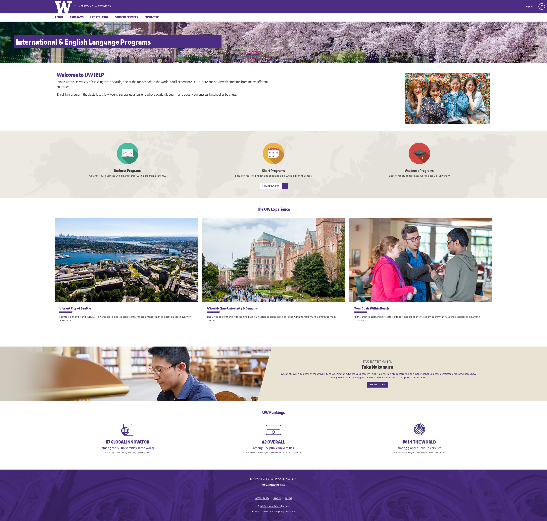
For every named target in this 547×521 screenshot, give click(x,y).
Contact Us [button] (152, 17)
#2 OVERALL (273, 442)
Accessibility (262, 497)
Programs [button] (77, 17)
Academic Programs (419, 170)
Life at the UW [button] (99, 17)
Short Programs (273, 170)
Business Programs (127, 170)
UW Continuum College (270, 506)
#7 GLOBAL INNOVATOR (127, 442)
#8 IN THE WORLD (419, 442)
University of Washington (64, 6)
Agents (529, 6)
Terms (288, 497)
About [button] (59, 17)
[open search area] (541, 6)
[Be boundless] (273, 485)
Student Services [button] (126, 17)
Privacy (277, 497)
